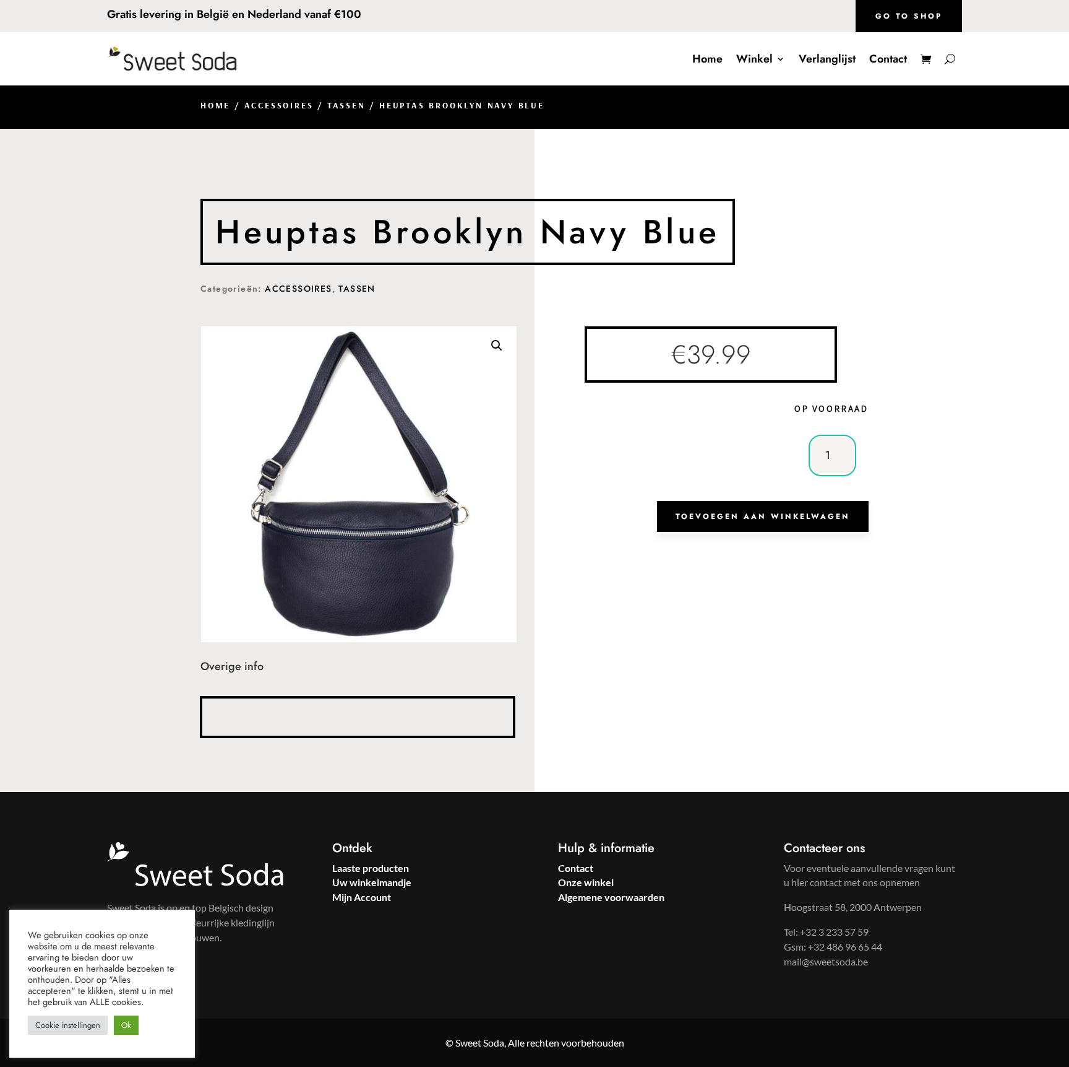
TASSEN (346, 105)
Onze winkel (586, 882)
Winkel (754, 59)
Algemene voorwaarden (611, 897)
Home (707, 59)
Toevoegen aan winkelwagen (763, 516)
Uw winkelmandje (371, 882)
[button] (497, 345)
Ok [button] (126, 1025)
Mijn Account (361, 897)
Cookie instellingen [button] (67, 1025)
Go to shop (908, 16)
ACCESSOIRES (279, 105)
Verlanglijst (827, 59)
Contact (888, 59)
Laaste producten (370, 868)
